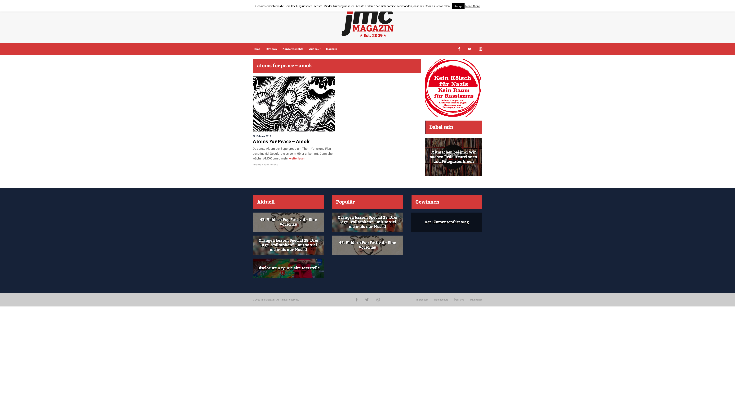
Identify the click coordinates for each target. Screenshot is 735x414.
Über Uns (459, 300)
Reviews (271, 48)
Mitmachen (476, 300)
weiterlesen (297, 158)
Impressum (422, 300)
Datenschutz (441, 300)
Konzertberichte (293, 48)
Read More (472, 6)
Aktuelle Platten (261, 164)
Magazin (331, 48)
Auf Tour (314, 48)
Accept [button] (458, 6)
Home (256, 48)
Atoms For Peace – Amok (281, 141)
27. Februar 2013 (262, 136)
